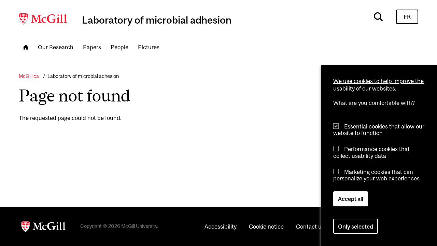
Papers (92, 47)
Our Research (55, 47)
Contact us (310, 226)
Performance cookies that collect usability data (371, 152)
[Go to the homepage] (25, 47)
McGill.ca (29, 76)
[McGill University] (43, 18)
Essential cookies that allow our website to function (378, 129)
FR (407, 16)
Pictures (148, 47)
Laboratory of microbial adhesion (83, 76)
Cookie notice (266, 226)
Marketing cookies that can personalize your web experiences (376, 175)
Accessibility (221, 226)
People (119, 47)
